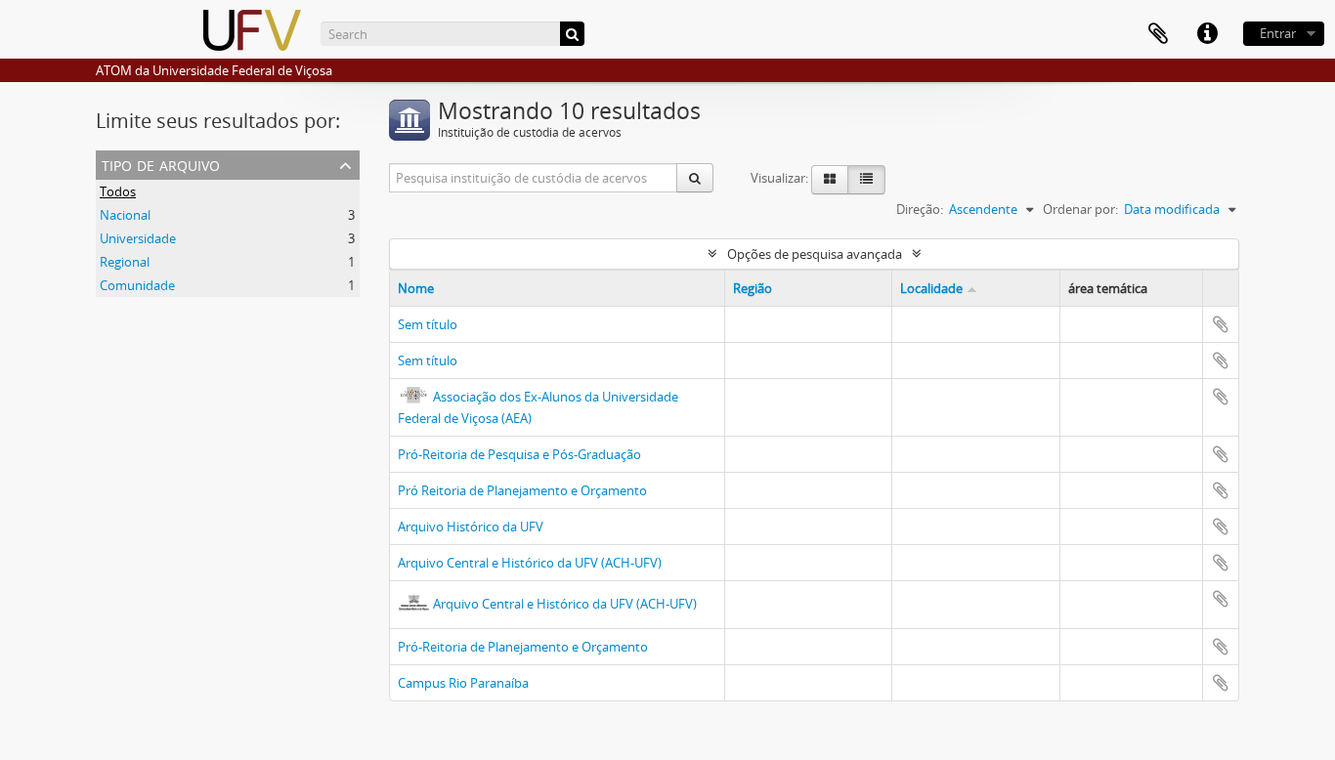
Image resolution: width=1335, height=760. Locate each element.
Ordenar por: (1080, 209)
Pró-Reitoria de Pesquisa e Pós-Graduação (519, 454)
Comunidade (137, 285)
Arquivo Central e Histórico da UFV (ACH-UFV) (530, 562)
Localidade (931, 288)
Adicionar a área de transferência (1220, 324)
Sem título (427, 324)
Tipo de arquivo (161, 163)
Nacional (125, 215)
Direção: (919, 209)
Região (752, 288)
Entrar (1278, 33)
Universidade (138, 238)
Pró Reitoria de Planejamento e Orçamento (522, 490)
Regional (125, 262)
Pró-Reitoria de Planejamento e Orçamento (523, 646)
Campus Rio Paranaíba (463, 683)
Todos (118, 191)
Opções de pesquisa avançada (814, 254)
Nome (416, 288)
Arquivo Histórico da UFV (470, 526)
